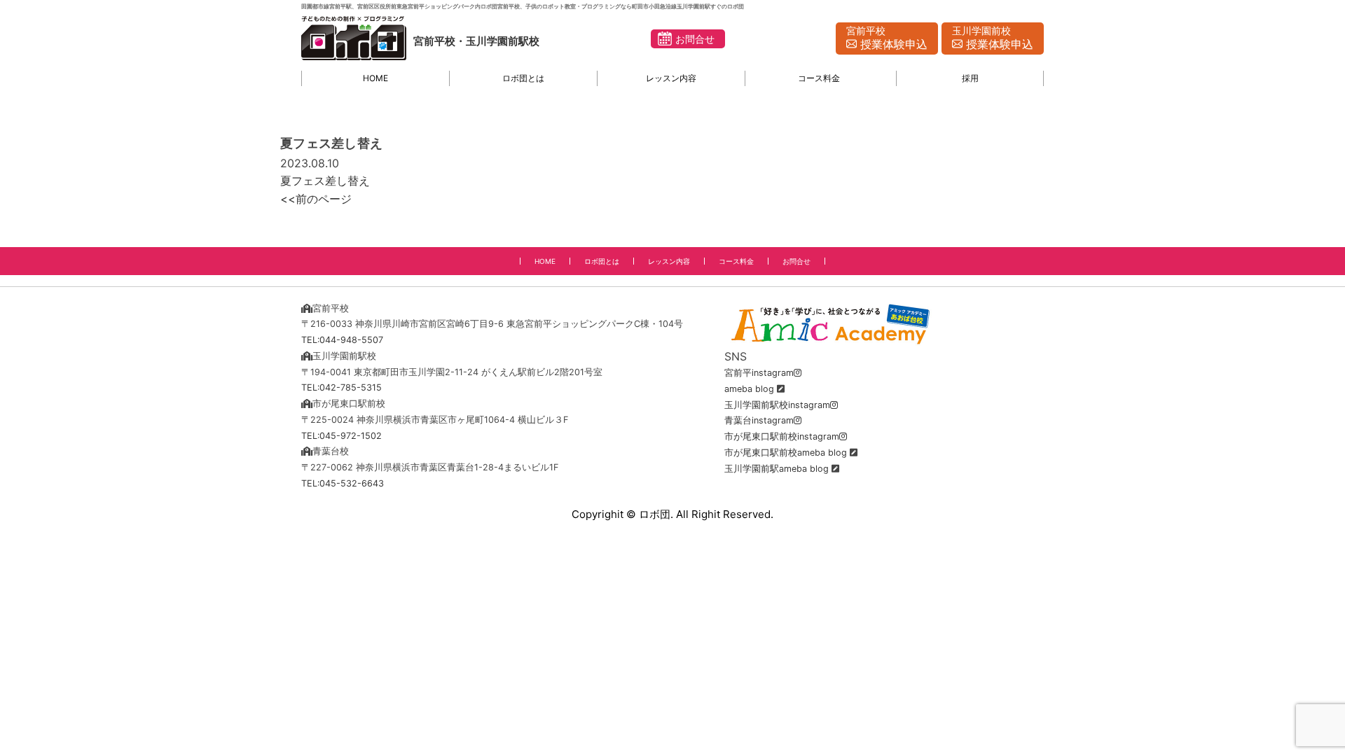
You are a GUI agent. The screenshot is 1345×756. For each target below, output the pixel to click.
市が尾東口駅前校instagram (781, 436)
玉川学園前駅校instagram (777, 405)
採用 (970, 78)
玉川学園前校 (992, 38)
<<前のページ (316, 199)
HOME (375, 78)
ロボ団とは (523, 78)
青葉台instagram (759, 420)
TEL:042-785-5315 (341, 387)
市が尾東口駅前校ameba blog (785, 452)
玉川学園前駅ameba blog (776, 468)
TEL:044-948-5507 (342, 340)
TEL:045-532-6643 (342, 483)
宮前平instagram (759, 373)
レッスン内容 (671, 78)
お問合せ (695, 39)
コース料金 (819, 78)
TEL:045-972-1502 (341, 435)
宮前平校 (886, 38)
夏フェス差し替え (325, 181)
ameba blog (749, 389)
